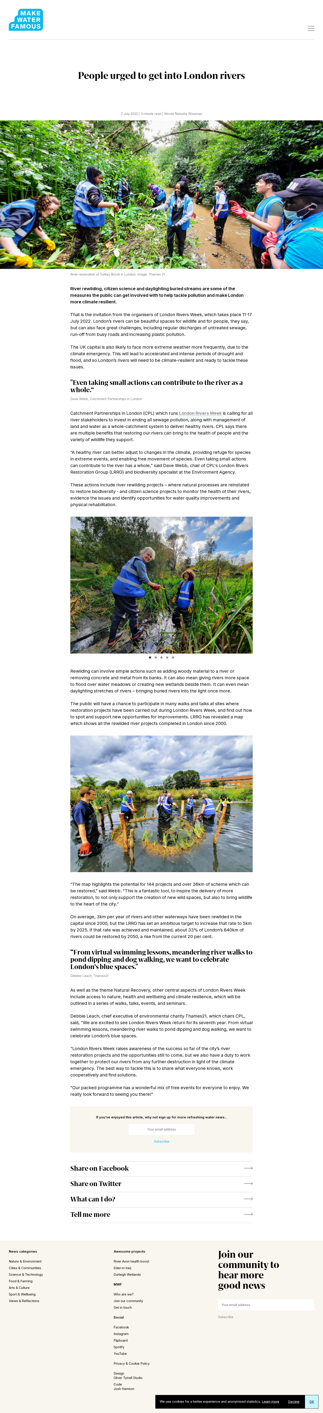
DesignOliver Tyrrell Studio (128, 1375)
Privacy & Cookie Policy (132, 1363)
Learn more (270, 1401)
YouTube (120, 1353)
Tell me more (90, 1214)
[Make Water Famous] (26, 20)
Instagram (121, 1334)
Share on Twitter (96, 1183)
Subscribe (225, 1317)
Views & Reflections (24, 1301)
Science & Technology (26, 1274)
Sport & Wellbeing (22, 1294)
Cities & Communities (25, 1268)
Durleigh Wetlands (127, 1274)
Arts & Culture (19, 1288)
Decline (293, 1402)
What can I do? (92, 1199)
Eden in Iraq (122, 1268)
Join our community (128, 1301)
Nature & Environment (25, 1261)
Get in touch (123, 1307)
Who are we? (124, 1294)
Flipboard (121, 1340)
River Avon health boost (131, 1261)
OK (311, 1402)
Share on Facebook (99, 1168)
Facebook (121, 1327)
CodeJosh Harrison (124, 1386)
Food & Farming (21, 1281)
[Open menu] (311, 28)
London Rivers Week (200, 413)
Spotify (119, 1347)
